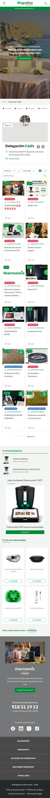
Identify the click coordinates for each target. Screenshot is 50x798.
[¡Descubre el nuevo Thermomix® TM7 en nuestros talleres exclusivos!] (13, 273)
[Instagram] (29, 728)
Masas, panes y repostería (14, 367)
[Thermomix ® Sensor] (37, 596)
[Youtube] (21, 728)
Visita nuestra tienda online (24, 8)
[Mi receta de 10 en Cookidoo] (13, 357)
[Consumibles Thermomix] (37, 357)
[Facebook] (13, 728)
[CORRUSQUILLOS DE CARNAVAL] (13, 399)
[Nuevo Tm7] (37, 273)
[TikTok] (37, 728)
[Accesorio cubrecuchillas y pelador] (13, 558)
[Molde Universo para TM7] (13, 596)
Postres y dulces (10, 409)
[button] (46, 3)
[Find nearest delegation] (4, 3)
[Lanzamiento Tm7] (37, 315)
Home (4, 102)
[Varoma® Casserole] (37, 558)
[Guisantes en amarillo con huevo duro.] (37, 399)
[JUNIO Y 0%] (37, 189)
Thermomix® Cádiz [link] (14, 102)
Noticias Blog (9, 199)
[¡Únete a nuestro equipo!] (37, 231)
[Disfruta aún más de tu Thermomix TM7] (13, 231)
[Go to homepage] (25, 3)
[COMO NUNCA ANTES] (13, 315)
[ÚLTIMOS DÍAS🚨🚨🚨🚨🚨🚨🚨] (13, 189)
